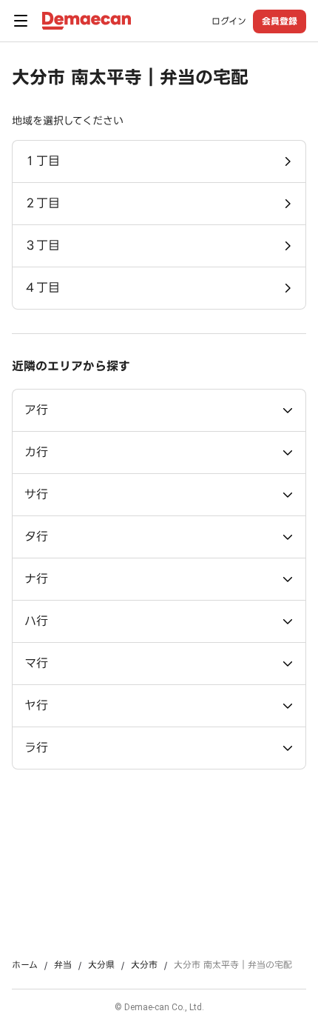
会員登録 (279, 21)
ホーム (25, 965)
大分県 (101, 965)
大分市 (144, 965)
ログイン (229, 21)
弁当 (63, 965)
